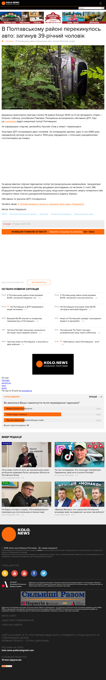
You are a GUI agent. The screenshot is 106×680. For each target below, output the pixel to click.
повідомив (11, 121)
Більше (93, 397)
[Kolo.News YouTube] (53, 364)
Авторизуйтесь (39, 282)
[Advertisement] (53, 159)
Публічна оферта (12, 624)
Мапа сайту (9, 615)
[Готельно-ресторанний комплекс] (53, 18)
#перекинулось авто (83, 214)
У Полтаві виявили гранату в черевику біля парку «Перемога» (51, 204)
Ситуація (7, 224)
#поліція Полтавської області (23, 214)
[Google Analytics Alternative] (7, 666)
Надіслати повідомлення (18, 620)
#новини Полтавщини (61, 214)
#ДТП (4, 214)
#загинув (44, 214)
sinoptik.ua (27, 390)
